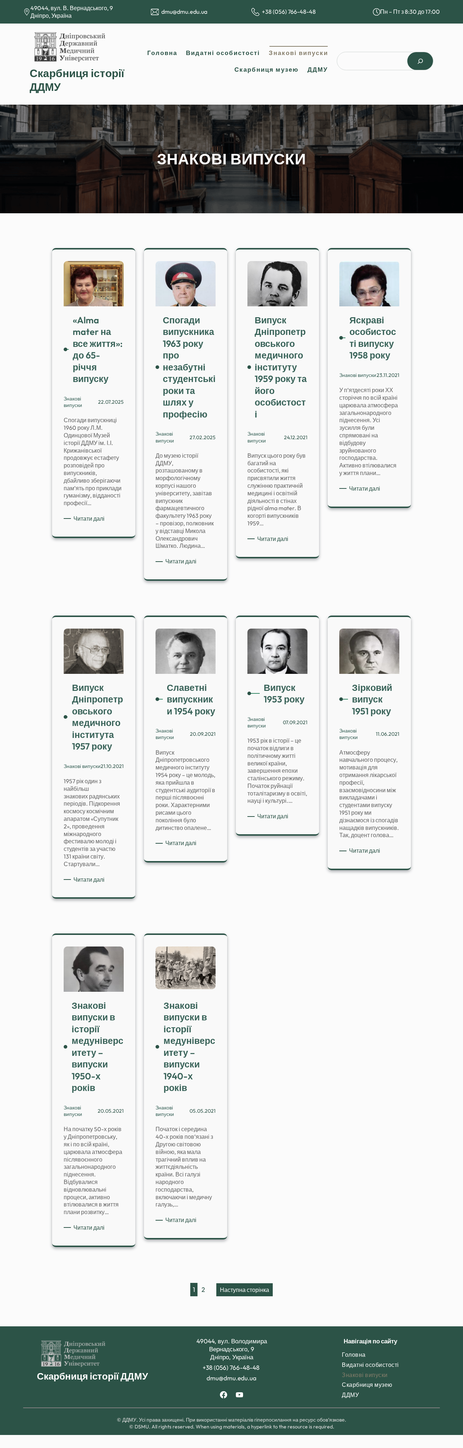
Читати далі (90, 518)
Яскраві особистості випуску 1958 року (372, 337)
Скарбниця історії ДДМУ (92, 1376)
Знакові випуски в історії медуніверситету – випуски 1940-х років (189, 1047)
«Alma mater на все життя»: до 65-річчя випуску (98, 349)
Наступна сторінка (244, 1289)
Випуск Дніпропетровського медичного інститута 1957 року (97, 717)
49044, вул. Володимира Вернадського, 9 (231, 1345)
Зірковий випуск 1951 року (372, 699)
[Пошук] (420, 61)
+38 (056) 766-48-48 (289, 11)
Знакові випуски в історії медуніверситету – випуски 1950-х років (97, 1047)
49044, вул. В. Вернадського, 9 (71, 8)
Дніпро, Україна (51, 15)
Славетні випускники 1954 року (191, 699)
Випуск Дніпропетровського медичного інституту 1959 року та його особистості (281, 367)
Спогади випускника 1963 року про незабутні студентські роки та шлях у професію (189, 367)
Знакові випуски (73, 401)
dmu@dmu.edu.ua (184, 11)
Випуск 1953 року (284, 693)
